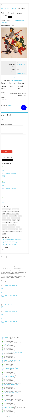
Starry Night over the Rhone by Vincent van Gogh (12, 352)
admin (3, 20)
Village (20, 231)
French (17, 218)
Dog (14, 77)
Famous (4, 218)
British (8, 213)
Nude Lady (5, 229)
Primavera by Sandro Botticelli (9, 241)
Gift (16, 77)
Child (12, 213)
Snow (7, 231)
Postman (20, 77)
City (3, 215)
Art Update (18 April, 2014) (11, 197)
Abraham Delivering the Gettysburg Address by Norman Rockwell (4, 96)
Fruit (3, 220)
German (14, 220)
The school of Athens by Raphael (9, 244)
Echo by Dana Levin (6, 400)
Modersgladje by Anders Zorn (8, 344)
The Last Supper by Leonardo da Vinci (10, 242)
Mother (18, 227)
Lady (10, 227)
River (21, 229)
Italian (14, 224)
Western (14, 8)
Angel (9, 209)
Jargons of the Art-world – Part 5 (11, 321)
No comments (4, 22)
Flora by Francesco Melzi (7, 407)
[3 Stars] (3, 25)
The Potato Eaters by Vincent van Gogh (10, 384)
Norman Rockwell (21, 64)
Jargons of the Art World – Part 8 (11, 285)
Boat (12, 211)
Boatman (17, 211)
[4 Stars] (4, 25)
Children (10, 77)
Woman (4, 233)
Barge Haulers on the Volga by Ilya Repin (10, 392)
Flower (13, 218)
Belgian (4, 211)
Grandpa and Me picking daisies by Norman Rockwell (22, 93)
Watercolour (20, 67)
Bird (8, 211)
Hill (6, 222)
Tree (16, 231)
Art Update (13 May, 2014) (11, 173)
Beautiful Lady (15, 209)
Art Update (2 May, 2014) (11, 180)
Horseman (5, 224)
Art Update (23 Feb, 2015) (11, 166)
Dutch (11, 215)
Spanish (11, 231)
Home (2, 8)
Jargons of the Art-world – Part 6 (11, 311)
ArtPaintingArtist (6, 1)
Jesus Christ (5, 227)
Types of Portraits (8, 304)
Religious (16, 229)
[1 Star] (1, 25)
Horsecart (16, 222)
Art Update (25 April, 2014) (11, 188)
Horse (10, 222)
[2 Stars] (2, 25)
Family (20, 215)
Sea (3, 231)
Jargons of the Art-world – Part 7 (11, 295)
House (10, 224)
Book (4, 213)
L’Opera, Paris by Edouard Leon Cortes (10, 368)
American (5, 77)
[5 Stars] (5, 25)
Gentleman (8, 220)
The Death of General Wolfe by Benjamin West (12, 239)
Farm (9, 218)
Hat (3, 222)
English (15, 215)
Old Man (10, 229)
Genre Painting (8, 8)
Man (14, 227)
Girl (18, 220)
